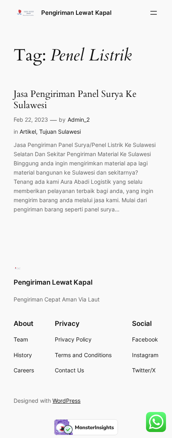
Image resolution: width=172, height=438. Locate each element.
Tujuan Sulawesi (60, 131)
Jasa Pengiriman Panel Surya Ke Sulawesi (75, 99)
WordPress (66, 400)
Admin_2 (79, 119)
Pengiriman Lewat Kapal (76, 12)
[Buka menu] (153, 13)
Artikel (28, 131)
